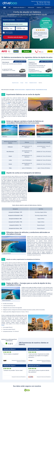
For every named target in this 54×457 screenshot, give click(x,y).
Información (31, 7)
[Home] (10, 3)
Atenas (8, 103)
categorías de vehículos (30, 89)
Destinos (39, 7)
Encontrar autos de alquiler (15, 37)
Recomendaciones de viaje (41, 89)
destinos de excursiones (20, 89)
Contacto (47, 7)
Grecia (25, 102)
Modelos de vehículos (18, 7)
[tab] (9, 19)
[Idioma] (4, 7)
